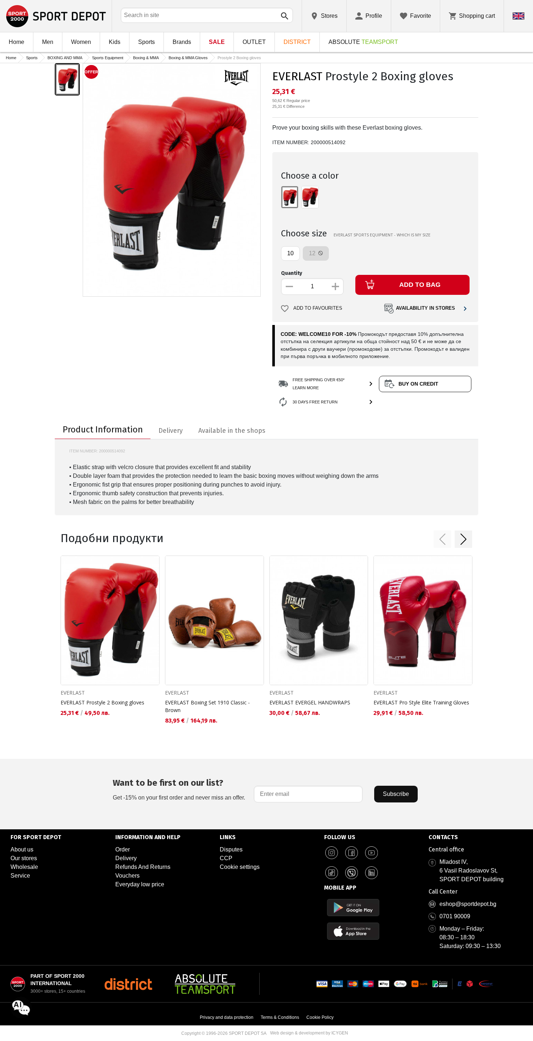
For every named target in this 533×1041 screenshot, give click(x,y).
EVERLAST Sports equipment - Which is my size (382, 234)
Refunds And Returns (142, 867)
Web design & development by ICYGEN (309, 1033)
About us (22, 849)
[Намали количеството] (289, 286)
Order (122, 849)
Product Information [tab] (103, 429)
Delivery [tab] (170, 431)
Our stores (24, 858)
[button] (442, 539)
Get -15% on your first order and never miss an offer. (179, 789)
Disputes (231, 849)
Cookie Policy (320, 1017)
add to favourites (317, 308)
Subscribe (396, 794)
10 (290, 253)
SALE (217, 42)
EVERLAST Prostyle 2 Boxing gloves (102, 702)
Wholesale (24, 867)
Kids (114, 42)
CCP (226, 858)
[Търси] (284, 16)
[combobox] (207, 15)
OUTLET (254, 42)
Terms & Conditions (280, 1017)
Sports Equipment (107, 58)
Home (16, 42)
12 (313, 253)
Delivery (126, 858)
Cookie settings (240, 867)
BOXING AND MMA (64, 58)
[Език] (518, 16)
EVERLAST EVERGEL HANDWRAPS (309, 702)
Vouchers (127, 876)
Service (20, 876)
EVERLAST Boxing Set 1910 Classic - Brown (207, 706)
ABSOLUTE (363, 42)
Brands (182, 42)
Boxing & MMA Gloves (188, 58)
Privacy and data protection (226, 1017)
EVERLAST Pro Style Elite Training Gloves (421, 702)
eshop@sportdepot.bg (467, 904)
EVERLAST (297, 76)
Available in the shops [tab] (231, 431)
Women (81, 42)
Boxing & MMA (146, 58)
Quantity (291, 273)
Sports (146, 42)
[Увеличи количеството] (335, 286)
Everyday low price (139, 884)
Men (47, 42)
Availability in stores (425, 308)
